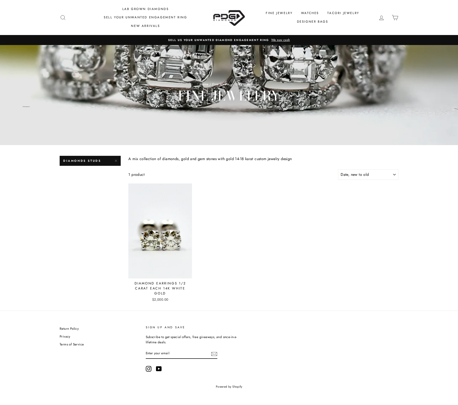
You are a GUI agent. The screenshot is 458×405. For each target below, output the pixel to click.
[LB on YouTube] (159, 369)
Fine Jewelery (222, 84)
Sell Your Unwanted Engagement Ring (145, 17)
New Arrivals (145, 26)
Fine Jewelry (279, 13)
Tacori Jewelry (343, 13)
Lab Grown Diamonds (145, 9)
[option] (229, 40)
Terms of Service (72, 344)
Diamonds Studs (82, 161)
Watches (310, 13)
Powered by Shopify (229, 387)
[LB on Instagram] (148, 369)
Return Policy (69, 328)
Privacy (65, 336)
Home (204, 84)
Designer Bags (312, 21)
